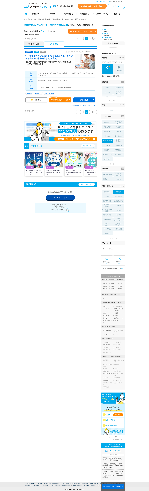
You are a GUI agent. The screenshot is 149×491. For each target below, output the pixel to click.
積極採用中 (107, 150)
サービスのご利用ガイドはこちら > (117, 436)
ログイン (116, 6)
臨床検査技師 (56, 485)
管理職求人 (107, 122)
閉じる (112, 164)
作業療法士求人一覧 (57, 19)
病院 (107, 88)
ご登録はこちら (117, 414)
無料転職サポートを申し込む (92, 6)
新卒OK (118, 131)
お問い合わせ (94, 483)
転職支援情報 (85, 14)
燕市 (71, 19)
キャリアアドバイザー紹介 (101, 14)
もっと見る (112, 100)
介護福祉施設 (119, 88)
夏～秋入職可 (119, 154)
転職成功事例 (68, 14)
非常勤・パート (107, 179)
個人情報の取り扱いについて (71, 483)
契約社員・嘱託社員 (118, 174)
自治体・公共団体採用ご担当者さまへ (49, 483)
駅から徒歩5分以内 (118, 122)
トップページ (26, 14)
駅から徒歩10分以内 (107, 127)
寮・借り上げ (119, 136)
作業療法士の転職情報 (44, 19)
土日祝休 (107, 145)
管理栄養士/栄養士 (89, 485)
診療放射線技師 (77, 485)
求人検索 (52, 14)
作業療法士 (37, 485)
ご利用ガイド (36, 14)
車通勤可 (118, 127)
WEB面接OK (119, 150)
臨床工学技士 (66, 485)
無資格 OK (119, 145)
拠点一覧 (117, 14)
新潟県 (67, 19)
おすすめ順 (35, 44)
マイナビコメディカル (30, 19)
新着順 (55, 44)
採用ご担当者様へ (101, 1)
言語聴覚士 (46, 485)
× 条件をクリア (113, 47)
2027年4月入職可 (107, 154)
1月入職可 (107, 159)
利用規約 (85, 483)
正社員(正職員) (107, 174)
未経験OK (107, 131)
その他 (119, 179)
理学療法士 (28, 485)
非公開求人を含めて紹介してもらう (82, 31)
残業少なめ (107, 136)
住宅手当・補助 (107, 141)
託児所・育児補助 (118, 140)
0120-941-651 (63, 6)
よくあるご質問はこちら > (119, 439)
